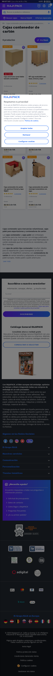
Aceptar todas (27, 128)
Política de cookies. (32, 121)
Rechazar (26, 135)
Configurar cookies (26, 141)
